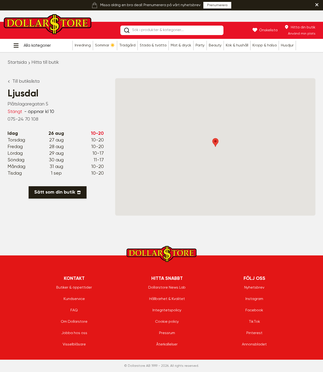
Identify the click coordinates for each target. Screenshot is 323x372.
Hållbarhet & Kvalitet (167, 299)
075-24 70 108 (23, 119)
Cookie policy (167, 322)
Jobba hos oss (74, 333)
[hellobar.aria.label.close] (316, 5)
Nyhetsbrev (254, 288)
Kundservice (74, 299)
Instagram (254, 299)
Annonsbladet (254, 344)
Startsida (17, 62)
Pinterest (254, 333)
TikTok (254, 322)
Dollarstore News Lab (167, 288)
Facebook (254, 310)
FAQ (74, 310)
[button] (215, 142)
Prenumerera (217, 5)
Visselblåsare (74, 344)
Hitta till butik (45, 62)
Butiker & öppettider (74, 288)
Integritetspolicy (167, 310)
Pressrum (167, 333)
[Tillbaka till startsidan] (47, 26)
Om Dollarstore (74, 322)
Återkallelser (167, 344)
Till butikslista (25, 81)
